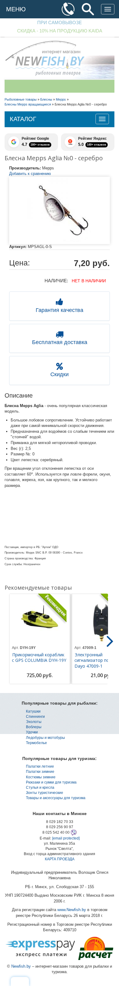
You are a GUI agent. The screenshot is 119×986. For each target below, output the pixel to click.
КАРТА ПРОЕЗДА (59, 859)
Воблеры (33, 727)
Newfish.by (21, 966)
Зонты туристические (44, 793)
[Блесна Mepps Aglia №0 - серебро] (59, 210)
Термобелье (36, 743)
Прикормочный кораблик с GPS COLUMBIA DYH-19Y (39, 657)
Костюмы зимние (41, 777)
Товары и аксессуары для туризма (55, 798)
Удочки (32, 732)
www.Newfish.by (71, 909)
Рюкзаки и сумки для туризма (51, 782)
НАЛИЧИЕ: (56, 280)
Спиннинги (35, 716)
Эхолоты (33, 722)
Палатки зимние (40, 771)
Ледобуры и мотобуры (45, 738)
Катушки (33, 711)
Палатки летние (40, 766)
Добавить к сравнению (30, 173)
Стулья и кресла (40, 787)
